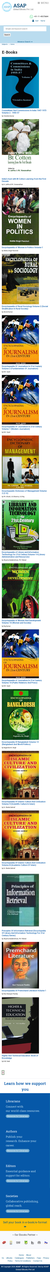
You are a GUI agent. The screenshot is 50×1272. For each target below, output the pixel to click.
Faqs (39, 1258)
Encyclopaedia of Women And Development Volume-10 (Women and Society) (21, 621)
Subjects (5, 44)
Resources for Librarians (17, 1116)
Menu (44, 2)
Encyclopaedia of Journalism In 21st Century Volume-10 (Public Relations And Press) (22, 681)
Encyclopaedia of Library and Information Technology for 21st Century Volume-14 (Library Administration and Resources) (23, 554)
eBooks (9, 1258)
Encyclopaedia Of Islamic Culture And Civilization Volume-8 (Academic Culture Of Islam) (24, 864)
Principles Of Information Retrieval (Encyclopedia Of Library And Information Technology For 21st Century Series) (24, 933)
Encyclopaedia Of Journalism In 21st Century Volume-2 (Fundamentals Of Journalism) (22, 367)
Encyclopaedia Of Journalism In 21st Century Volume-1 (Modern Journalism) (22, 428)
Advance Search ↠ (25, 42)
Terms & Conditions (23, 1261)
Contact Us (37, 1261)
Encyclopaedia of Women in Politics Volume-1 (22, 247)
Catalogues (19, 1258)
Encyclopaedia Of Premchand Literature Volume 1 (24, 990)
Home (12, 44)
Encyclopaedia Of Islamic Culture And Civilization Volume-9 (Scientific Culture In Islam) (24, 803)
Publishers (30, 1258)
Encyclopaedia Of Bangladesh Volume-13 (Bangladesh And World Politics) (20, 743)
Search (7, 35)
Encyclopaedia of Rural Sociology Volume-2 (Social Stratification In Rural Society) (25, 307)
